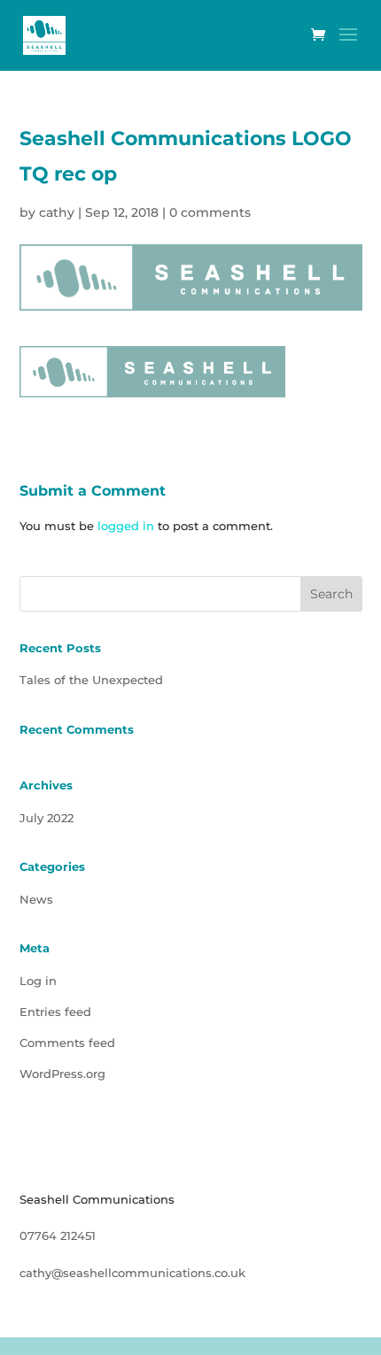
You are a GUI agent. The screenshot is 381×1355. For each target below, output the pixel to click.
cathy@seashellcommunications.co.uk (132, 1273)
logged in (125, 526)
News (36, 899)
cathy (56, 212)
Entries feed (55, 1012)
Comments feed (67, 1042)
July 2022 (46, 818)
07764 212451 (57, 1235)
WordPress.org (62, 1073)
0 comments (210, 212)
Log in (38, 981)
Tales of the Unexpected (91, 680)
